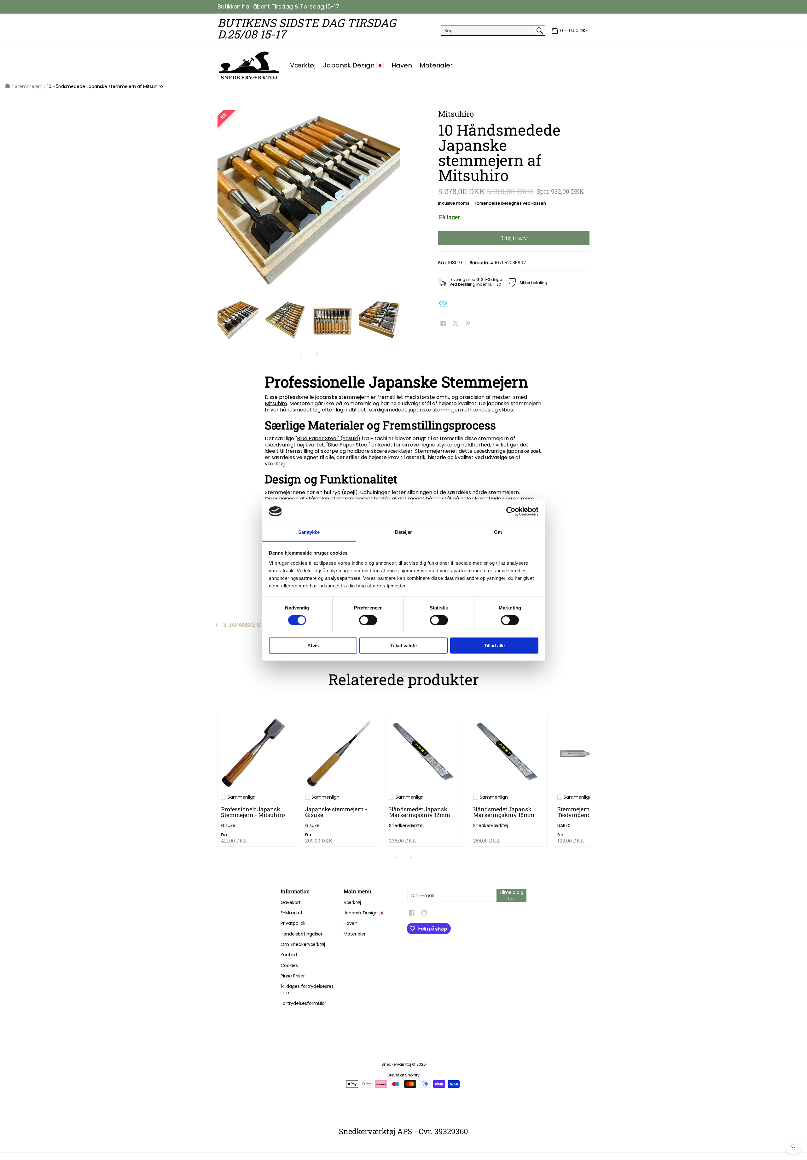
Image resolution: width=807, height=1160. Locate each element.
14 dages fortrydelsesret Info (307, 989)
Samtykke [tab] (309, 532)
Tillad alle (494, 645)
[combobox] (488, 30)
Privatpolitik (293, 923)
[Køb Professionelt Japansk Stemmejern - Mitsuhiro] (256, 752)
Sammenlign (242, 797)
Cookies (289, 965)
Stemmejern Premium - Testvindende (588, 812)
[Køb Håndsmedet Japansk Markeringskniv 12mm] (424, 752)
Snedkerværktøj (406, 825)
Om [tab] (498, 532)
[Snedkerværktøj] (249, 65)
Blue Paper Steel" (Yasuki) (328, 438)
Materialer (355, 934)
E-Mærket (292, 913)
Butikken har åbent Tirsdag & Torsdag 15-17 (278, 6)
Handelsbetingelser (301, 934)
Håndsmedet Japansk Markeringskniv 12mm (419, 812)
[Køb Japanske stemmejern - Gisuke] (340, 752)
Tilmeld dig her (511, 895)
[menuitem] (570, 31)
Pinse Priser (293, 976)
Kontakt (289, 955)
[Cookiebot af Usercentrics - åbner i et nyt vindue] (510, 511)
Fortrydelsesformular (303, 1003)
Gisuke (228, 825)
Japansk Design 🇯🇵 (364, 913)
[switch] (368, 620)
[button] (443, 323)
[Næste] (396, 201)
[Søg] (540, 30)
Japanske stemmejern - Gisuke (336, 812)
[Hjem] (7, 86)
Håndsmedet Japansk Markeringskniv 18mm (503, 812)
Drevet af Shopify (403, 1075)
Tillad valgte (403, 645)
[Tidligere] (222, 201)
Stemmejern (29, 86)
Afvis (313, 645)
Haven (350, 923)
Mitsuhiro (276, 403)
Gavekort (291, 902)
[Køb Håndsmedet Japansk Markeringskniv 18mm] (508, 752)
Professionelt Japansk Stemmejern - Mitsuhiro (253, 812)
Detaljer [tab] (403, 532)
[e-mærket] (444, 304)
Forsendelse (487, 203)
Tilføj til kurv (514, 238)
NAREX (564, 825)
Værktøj (352, 902)
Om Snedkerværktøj (303, 944)
